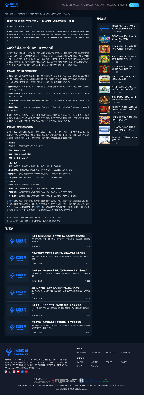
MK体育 (79, 366)
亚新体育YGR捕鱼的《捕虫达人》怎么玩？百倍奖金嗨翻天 (124, 37)
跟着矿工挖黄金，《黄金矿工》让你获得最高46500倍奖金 (124, 98)
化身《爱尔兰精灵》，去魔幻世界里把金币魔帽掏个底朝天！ (124, 57)
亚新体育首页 (67, 5)
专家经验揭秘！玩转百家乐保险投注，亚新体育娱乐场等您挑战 (58, 253)
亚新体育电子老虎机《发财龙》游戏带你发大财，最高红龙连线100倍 (124, 108)
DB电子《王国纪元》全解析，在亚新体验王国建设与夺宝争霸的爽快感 (124, 88)
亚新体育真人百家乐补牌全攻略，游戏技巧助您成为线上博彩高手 (59, 270)
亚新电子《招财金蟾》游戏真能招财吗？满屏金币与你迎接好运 (124, 47)
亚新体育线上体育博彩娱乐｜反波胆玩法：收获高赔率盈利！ (57, 322)
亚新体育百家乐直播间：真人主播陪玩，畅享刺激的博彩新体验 (36, 221)
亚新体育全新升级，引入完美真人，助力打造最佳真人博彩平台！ (124, 27)
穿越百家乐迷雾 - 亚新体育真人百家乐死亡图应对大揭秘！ (56, 288)
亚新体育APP (96, 352)
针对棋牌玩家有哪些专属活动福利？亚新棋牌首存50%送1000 (123, 128)
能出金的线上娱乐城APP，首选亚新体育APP (124, 138)
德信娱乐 (94, 366)
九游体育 (94, 362)
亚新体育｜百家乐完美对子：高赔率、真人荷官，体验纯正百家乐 (37, 217)
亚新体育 (10, 201)
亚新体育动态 (112, 5)
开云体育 (79, 362)
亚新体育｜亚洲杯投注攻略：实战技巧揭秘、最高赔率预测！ (57, 305)
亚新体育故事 (122, 5)
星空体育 (109, 362)
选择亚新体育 (88, 5)
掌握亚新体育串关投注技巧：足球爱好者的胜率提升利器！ (51, 14)
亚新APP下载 (125, 352)
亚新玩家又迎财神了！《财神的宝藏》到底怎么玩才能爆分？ (124, 67)
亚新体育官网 (81, 352)
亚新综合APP (110, 352)
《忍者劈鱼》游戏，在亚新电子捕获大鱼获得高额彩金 (124, 118)
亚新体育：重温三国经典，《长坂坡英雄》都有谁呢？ (124, 78)
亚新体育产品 (78, 5)
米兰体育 (124, 362)
